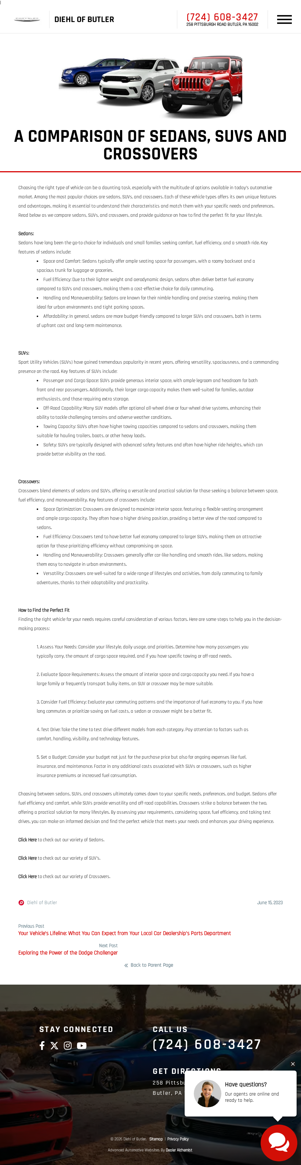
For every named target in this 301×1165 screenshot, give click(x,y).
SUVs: (23, 353)
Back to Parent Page (152, 965)
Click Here (27, 840)
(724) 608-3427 (222, 17)
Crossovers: (29, 482)
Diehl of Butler (42, 903)
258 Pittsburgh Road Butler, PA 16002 (222, 24)
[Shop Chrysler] (27, 20)
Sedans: (26, 234)
